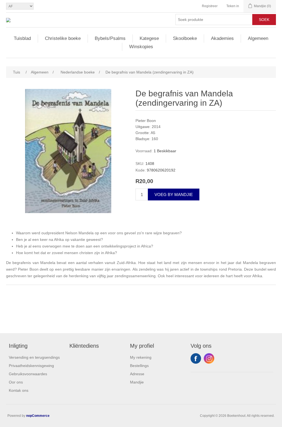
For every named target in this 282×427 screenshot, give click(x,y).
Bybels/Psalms (110, 38)
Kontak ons (18, 390)
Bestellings (139, 365)
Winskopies (141, 46)
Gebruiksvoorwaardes (28, 374)
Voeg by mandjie (173, 194)
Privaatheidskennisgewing (31, 365)
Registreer (210, 6)
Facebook (196, 358)
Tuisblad (22, 38)
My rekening (140, 357)
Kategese (149, 38)
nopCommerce (38, 416)
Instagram (209, 358)
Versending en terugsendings (34, 357)
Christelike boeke (63, 38)
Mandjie (137, 382)
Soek (264, 19)
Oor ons (16, 382)
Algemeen (258, 38)
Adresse (137, 374)
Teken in (232, 6)
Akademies (222, 38)
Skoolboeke (185, 38)
